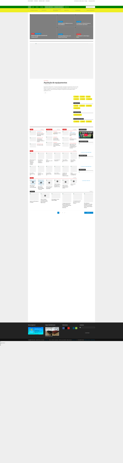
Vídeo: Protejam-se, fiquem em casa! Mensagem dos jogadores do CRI (57, 185)
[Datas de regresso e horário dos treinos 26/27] (51, 10)
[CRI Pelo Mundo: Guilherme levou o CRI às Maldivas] (66, 20)
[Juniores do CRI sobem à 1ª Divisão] (34, 196)
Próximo (88, 212)
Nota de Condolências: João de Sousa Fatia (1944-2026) (40, 134)
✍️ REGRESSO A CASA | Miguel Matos (82, 36)
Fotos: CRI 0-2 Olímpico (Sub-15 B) (65, 160)
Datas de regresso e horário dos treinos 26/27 (57, 10)
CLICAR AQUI (87, 332)
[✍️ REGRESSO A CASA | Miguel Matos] (84, 33)
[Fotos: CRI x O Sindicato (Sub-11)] (57, 168)
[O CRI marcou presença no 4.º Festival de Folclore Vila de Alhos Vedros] (49, 143)
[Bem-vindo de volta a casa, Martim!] (65, 139)
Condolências (39, 131)
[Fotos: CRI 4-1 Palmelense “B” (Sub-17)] (74, 155)
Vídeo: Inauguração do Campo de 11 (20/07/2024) (49, 187)
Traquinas (77, 121)
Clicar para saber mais (49, 336)
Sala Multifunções (77, 10)
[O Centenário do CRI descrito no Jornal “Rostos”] (77, 196)
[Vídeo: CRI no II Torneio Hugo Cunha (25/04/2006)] (33, 182)
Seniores (76, 96)
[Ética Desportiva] (40, 10)
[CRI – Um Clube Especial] (74, 181)
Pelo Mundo (60, 21)
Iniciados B (89, 99)
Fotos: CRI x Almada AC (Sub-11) (32, 174)
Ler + (45, 92)
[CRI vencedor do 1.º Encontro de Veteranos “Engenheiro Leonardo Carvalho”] (33, 155)
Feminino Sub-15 (78, 114)
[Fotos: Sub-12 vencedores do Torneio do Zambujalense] (41, 155)
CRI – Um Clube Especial (73, 184)
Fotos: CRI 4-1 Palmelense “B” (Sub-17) (73, 160)
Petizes (83, 121)
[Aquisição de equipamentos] (85, 10)
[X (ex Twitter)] (71, 328)
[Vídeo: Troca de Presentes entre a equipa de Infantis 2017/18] (65, 181)
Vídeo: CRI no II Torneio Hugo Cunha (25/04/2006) (33, 186)
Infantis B (82, 105)
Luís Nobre (46, 339)
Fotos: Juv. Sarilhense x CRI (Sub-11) (40, 174)
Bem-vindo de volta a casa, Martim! (73, 139)
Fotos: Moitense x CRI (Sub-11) (57, 160)
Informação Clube (40, 132)
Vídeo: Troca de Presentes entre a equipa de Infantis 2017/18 (65, 186)
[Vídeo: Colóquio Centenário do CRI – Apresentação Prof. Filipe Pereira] (45, 195)
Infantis (76, 105)
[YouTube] (69, 328)
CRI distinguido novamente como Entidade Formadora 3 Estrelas (40, 140)
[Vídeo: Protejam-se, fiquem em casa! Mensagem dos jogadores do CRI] (57, 181)
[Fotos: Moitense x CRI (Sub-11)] (57, 155)
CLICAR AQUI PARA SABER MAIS (86, 152)
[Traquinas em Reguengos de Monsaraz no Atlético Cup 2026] (65, 168)
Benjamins (89, 105)
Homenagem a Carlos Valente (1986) (55, 200)
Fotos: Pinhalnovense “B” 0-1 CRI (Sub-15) (73, 174)
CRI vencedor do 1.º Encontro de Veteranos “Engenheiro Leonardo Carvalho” (33, 162)
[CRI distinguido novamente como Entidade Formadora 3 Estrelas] (33, 139)
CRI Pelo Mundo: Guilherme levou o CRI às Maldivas (65, 24)
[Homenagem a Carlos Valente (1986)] (56, 195)
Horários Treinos (38, 33)
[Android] (76, 328)
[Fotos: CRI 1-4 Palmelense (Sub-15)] (49, 168)
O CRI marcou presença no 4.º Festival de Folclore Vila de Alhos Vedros (57, 145)
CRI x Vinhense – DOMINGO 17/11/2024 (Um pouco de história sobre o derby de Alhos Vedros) (88, 205)
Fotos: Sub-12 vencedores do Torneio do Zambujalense (40, 161)
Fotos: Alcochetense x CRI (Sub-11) (49, 160)
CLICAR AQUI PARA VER (86, 180)
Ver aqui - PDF (74, 339)
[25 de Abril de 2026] (33, 145)
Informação (79, 34)
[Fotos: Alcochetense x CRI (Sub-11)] (49, 155)
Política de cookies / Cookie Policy (89, 339)
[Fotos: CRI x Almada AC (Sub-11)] (33, 168)
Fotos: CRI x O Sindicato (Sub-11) (57, 173)
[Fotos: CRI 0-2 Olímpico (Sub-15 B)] (65, 155)
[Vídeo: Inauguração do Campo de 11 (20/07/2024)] (49, 182)
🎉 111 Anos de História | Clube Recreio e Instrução (56, 139)
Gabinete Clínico (66, 10)
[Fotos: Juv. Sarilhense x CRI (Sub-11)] (41, 168)
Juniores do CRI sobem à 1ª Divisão (34, 202)
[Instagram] (66, 328)
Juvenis (88, 96)
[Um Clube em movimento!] (29, 10)
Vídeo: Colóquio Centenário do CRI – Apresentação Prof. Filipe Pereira (44, 201)
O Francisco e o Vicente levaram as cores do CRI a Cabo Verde (83, 24)
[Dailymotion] (74, 328)
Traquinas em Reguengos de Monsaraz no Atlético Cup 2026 (65, 174)
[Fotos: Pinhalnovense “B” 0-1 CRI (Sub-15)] (74, 168)
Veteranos (89, 121)
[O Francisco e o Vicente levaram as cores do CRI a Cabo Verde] (84, 20)
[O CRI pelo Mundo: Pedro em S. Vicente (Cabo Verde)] (66, 33)
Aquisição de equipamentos (90, 10)
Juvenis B (76, 99)
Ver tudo (42, 129)
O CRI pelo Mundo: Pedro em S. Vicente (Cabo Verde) (64, 36)
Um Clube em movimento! (34, 10)
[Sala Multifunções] (74, 10)
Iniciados (82, 99)
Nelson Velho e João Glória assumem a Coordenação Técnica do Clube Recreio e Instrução (73, 146)
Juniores (82, 96)
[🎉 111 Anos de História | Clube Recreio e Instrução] (49, 138)
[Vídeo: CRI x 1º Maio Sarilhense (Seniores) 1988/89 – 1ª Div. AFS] (41, 182)
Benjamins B (77, 108)
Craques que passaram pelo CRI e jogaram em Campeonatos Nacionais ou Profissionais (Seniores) (66, 205)
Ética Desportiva (44, 10)
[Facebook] (63, 328)
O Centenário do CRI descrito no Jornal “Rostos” (77, 202)
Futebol (33, 33)
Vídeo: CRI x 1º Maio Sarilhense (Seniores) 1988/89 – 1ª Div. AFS (41, 188)
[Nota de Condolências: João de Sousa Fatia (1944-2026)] (33, 133)
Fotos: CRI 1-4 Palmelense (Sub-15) (49, 174)
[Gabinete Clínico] (63, 10)
